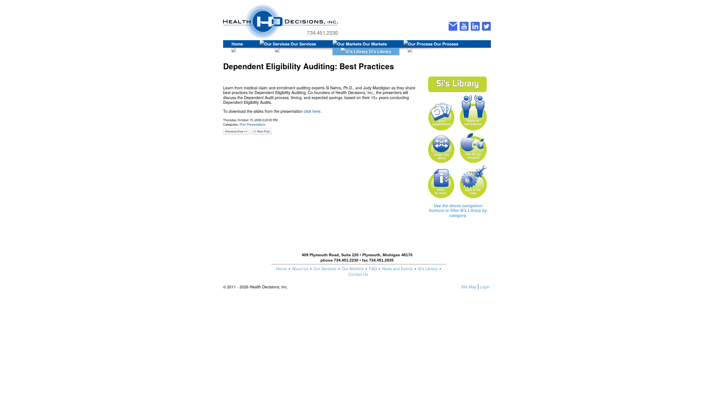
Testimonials (449, 51)
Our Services (303, 44)
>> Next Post (261, 131)
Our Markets (374, 44)
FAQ (373, 268)
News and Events (397, 268)
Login (484, 286)
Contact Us (312, 51)
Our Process (445, 44)
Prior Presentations (253, 124)
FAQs (252, 51)
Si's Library (379, 51)
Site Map (469, 286)
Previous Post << (236, 131)
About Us (300, 268)
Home (237, 44)
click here (312, 111)
